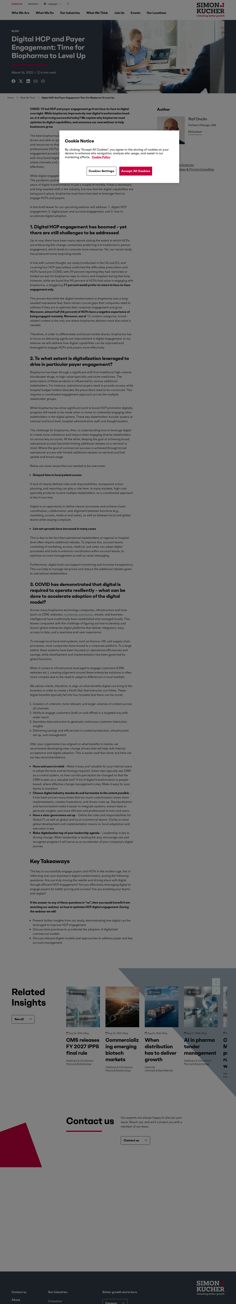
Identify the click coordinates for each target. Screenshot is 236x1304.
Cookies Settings (101, 171)
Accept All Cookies (135, 171)
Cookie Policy (101, 157)
